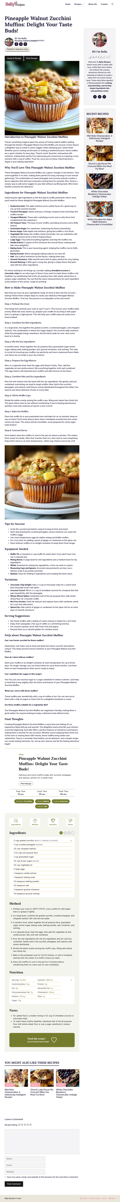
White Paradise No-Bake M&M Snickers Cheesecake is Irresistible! (100, 222)
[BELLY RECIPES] (15, 4)
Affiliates (111, 1198)
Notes (70, 824)
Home (68, 4)
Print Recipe (31, 58)
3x (69, 833)
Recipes (77, 4)
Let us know (32, 1041)
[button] (112, 4)
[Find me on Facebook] (95, 97)
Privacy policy (94, 1198)
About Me (92, 4)
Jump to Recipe (14, 58)
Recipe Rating (11, 1125)
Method (35, 824)
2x (65, 833)
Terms (104, 1198)
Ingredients (16, 824)
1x (61, 833)
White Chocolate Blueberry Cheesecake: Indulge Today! (66, 1093)
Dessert (9, 1085)
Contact (104, 4)
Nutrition (53, 824)
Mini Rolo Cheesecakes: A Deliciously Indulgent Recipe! (15, 1093)
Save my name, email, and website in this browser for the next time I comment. (42, 1177)
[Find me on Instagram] (99, 97)
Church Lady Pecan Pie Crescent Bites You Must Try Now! (41, 1092)
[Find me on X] (104, 97)
